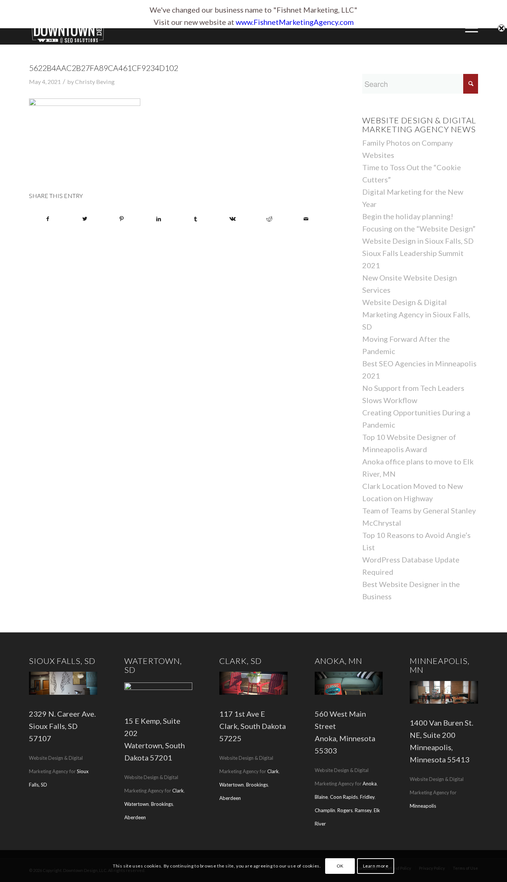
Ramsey (363, 810)
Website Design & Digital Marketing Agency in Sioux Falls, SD (416, 314)
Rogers (345, 810)
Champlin (325, 810)
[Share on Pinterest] (122, 219)
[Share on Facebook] (47, 219)
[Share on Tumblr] (195, 219)
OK (340, 866)
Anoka (370, 784)
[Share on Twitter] (84, 219)
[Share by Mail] (306, 219)
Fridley (367, 797)
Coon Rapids (344, 797)
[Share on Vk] (232, 219)
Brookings (162, 804)
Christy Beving (95, 81)
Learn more (376, 866)
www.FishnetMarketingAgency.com (295, 21)
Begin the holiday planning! (407, 216)
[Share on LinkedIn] (158, 219)
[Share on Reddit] (269, 219)
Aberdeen (135, 817)
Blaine (321, 797)
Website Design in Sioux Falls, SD (418, 240)
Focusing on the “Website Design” (418, 228)
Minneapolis (423, 806)
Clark (178, 791)
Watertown (136, 804)
